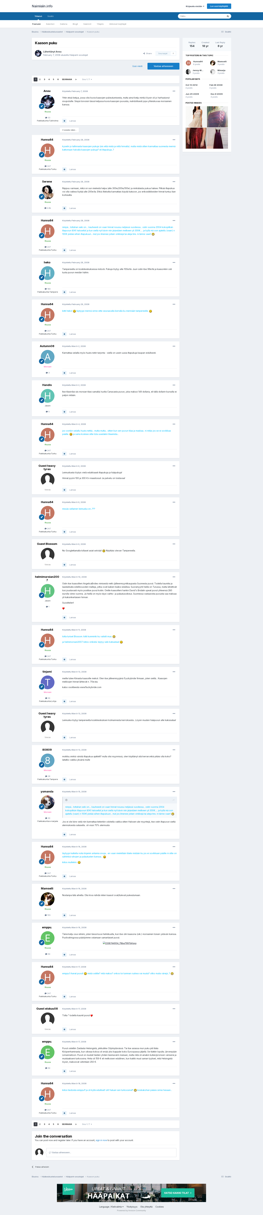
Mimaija (221, 70)
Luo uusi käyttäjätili (219, 6)
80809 (47, 749)
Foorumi (36, 24)
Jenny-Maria (199, 70)
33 (48, 117)
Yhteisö (38, 16)
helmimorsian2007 (47, 578)
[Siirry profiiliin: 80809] (47, 760)
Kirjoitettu (75, 91)
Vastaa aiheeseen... (61, 1152)
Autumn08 (47, 346)
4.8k (48, 208)
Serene (47, 181)
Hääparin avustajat (78, 55)
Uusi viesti (137, 66)
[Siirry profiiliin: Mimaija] (212, 71)
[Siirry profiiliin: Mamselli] (47, 899)
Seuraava (67, 79)
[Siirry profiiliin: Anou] (38, 53)
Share (148, 53)
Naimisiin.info (42, 6)
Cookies (159, 1206)
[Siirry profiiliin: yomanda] (47, 802)
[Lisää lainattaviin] (64, 121)
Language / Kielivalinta (110, 1206)
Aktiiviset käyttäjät (117, 24)
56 (48, 698)
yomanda (47, 791)
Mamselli (47, 888)
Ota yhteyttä (146, 1206)
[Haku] (227, 16)
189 (49, 289)
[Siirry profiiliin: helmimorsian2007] (47, 591)
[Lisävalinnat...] (174, 91)
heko (47, 262)
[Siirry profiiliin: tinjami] (47, 682)
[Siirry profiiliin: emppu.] (47, 938)
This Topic (215, 16)
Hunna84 (47, 139)
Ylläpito (100, 24)
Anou (58, 51)
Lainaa (72, 121)
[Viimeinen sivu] (76, 79)
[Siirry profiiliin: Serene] (47, 192)
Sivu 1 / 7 (86, 79)
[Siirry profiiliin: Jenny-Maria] (188, 71)
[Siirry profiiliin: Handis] (47, 396)
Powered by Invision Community (131, 1210)
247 (49, 166)
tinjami (47, 671)
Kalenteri (50, 24)
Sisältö (50, 16)
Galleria (63, 24)
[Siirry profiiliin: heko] (47, 273)
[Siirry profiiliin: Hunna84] (47, 150)
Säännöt (87, 24)
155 (49, 915)
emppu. (47, 927)
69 (48, 954)
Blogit (75, 24)
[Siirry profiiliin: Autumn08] (47, 357)
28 (48, 776)
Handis (47, 385)
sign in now (101, 1140)
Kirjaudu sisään (194, 6)
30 (48, 818)
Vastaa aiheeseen (163, 66)
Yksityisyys (131, 1206)
